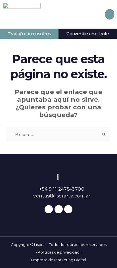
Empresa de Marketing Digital (58, 260)
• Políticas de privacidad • (59, 252)
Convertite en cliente (87, 33)
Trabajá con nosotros (29, 33)
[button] (109, 14)
